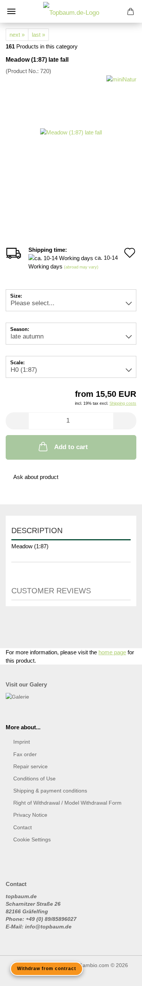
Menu (11, 11)
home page (112, 652)
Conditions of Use (34, 778)
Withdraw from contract (46, 968)
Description (36, 530)
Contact (22, 827)
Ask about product (35, 477)
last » (38, 34)
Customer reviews (51, 591)
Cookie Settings (32, 839)
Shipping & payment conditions (50, 791)
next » (17, 34)
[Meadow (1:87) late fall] (71, 131)
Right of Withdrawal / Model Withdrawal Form (67, 803)
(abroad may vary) (81, 267)
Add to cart (71, 447)
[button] (17, 420)
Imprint (21, 742)
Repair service (30, 766)
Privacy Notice (30, 815)
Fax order (25, 754)
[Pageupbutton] (121, 975)
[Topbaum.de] (71, 11)
